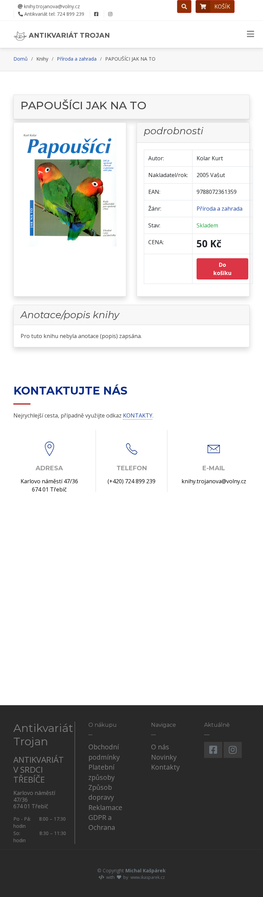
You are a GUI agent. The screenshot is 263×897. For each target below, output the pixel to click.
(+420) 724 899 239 (131, 481)
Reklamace (105, 807)
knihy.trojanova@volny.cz (51, 6)
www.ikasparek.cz (147, 877)
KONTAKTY (137, 415)
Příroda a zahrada (77, 58)
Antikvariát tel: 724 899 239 (53, 14)
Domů (20, 58)
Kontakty (165, 767)
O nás (160, 746)
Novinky (164, 757)
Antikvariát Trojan (68, 35)
